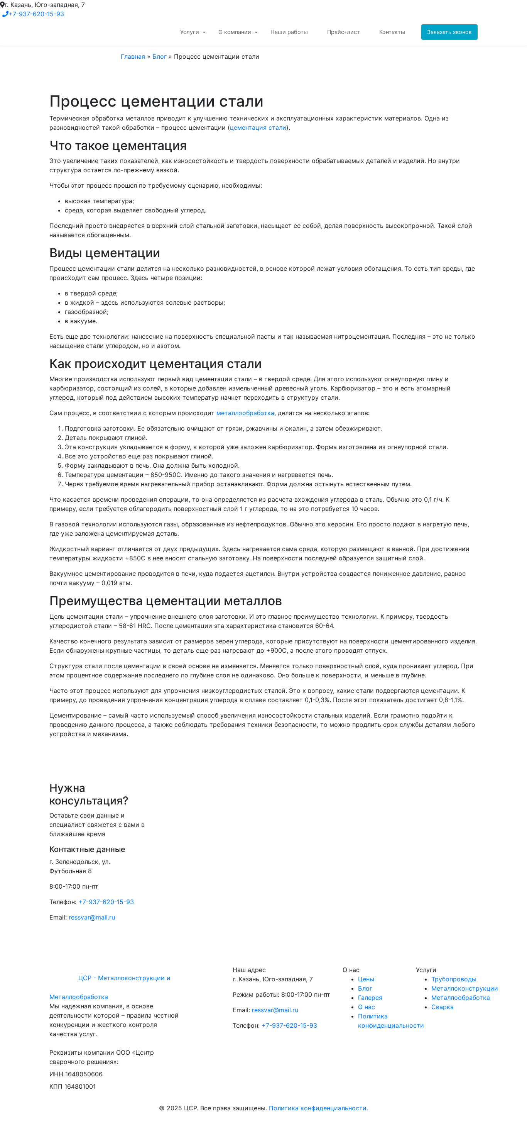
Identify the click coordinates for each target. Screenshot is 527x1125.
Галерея (370, 997)
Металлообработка (460, 997)
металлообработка (245, 413)
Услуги (189, 32)
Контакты (392, 32)
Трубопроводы (453, 979)
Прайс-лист (343, 32)
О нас (366, 1007)
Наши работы (289, 32)
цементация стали (258, 127)
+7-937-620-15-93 (36, 14)
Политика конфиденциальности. (318, 1108)
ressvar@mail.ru (92, 917)
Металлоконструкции (464, 988)
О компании (234, 32)
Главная (133, 56)
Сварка (442, 1007)
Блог (159, 56)
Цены (366, 979)
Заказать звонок (449, 32)
